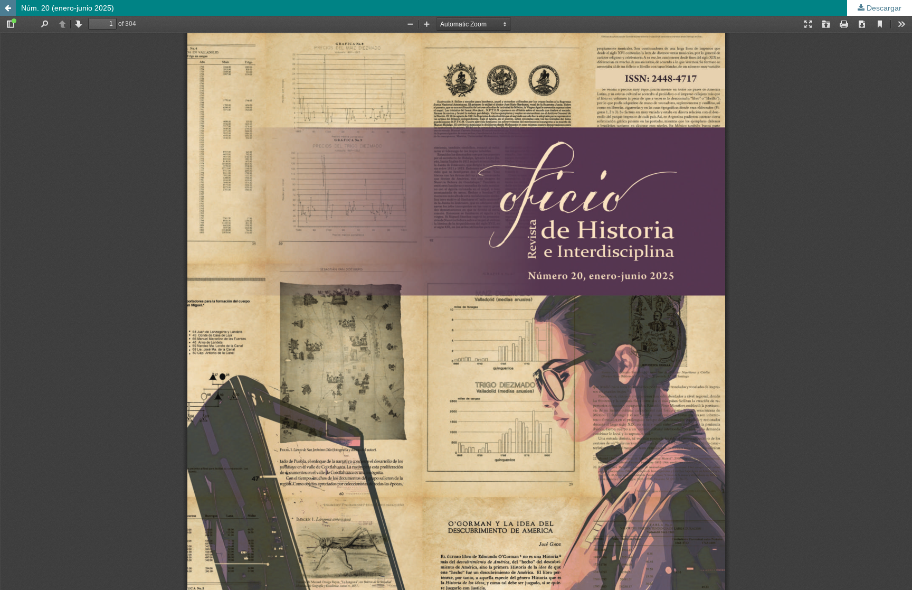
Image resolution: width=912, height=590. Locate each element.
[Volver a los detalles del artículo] (8, 8)
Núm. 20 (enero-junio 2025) (67, 8)
